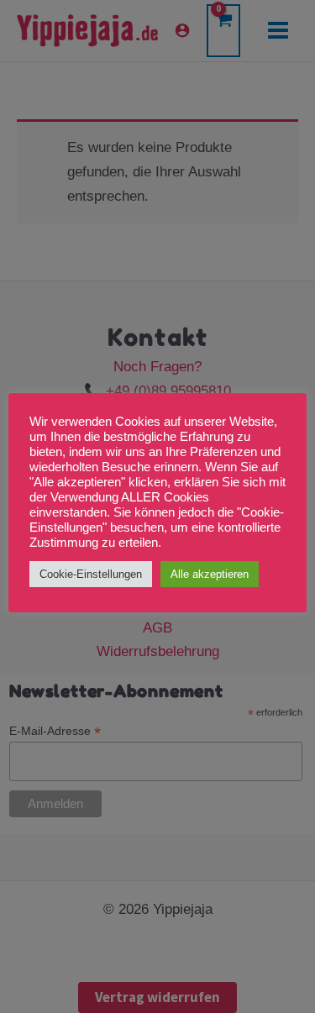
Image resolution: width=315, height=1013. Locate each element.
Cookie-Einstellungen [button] (90, 574)
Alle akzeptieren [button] (210, 574)
